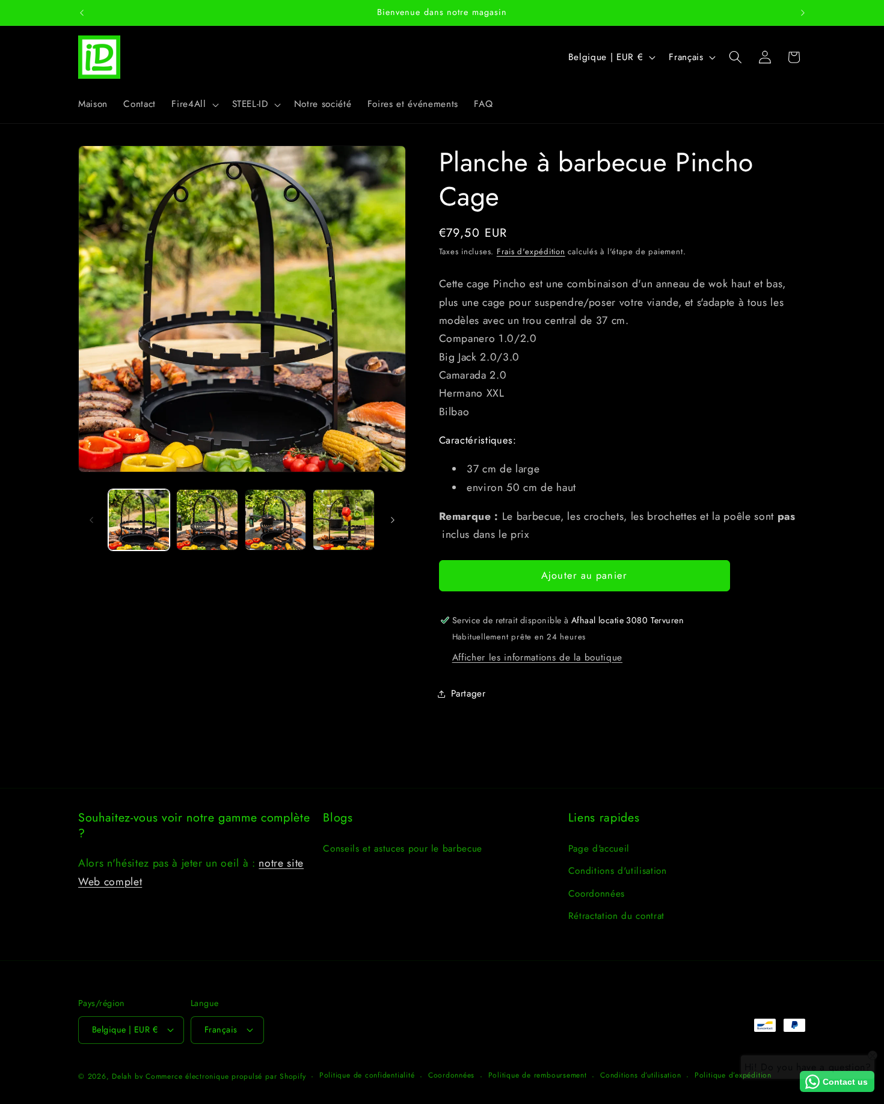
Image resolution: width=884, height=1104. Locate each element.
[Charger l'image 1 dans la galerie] (139, 520)
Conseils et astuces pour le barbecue (402, 848)
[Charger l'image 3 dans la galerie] (276, 520)
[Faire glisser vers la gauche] (91, 520)
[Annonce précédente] (82, 12)
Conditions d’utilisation (640, 1075)
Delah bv (127, 1076)
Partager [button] (468, 693)
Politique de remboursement (537, 1075)
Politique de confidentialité (367, 1075)
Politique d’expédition (733, 1075)
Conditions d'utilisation (617, 870)
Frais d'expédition (531, 251)
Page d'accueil (599, 848)
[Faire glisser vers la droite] (392, 520)
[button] (194, 104)
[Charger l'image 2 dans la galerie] (207, 520)
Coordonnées (596, 893)
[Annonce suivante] (803, 12)
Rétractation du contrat (616, 916)
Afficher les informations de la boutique (537, 657)
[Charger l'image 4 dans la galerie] (344, 520)
